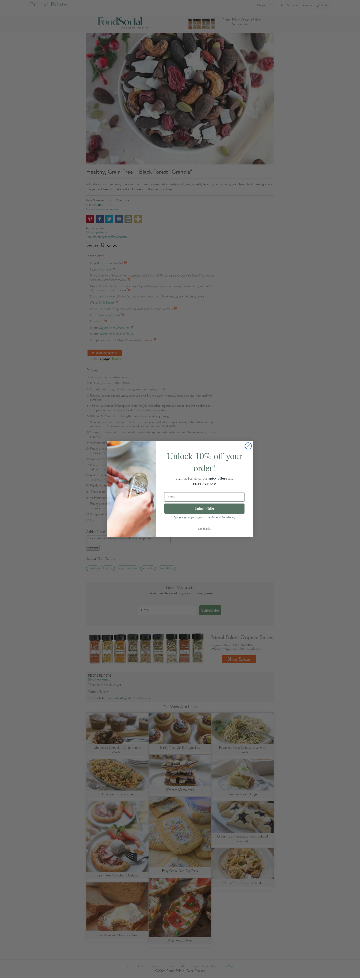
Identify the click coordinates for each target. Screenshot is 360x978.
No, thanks (204, 528)
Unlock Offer (204, 508)
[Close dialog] (248, 446)
